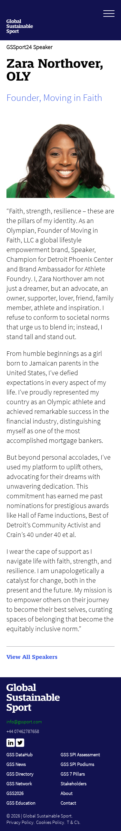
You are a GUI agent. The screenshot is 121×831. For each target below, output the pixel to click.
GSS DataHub (19, 754)
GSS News (16, 764)
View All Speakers (31, 656)
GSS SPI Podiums (77, 764)
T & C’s (73, 822)
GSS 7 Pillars (73, 774)
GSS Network (19, 783)
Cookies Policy (50, 822)
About (67, 793)
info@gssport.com (24, 722)
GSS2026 (15, 793)
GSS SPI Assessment (80, 754)
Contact (68, 803)
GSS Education (20, 803)
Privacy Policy (20, 822)
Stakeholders (73, 783)
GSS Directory (20, 774)
